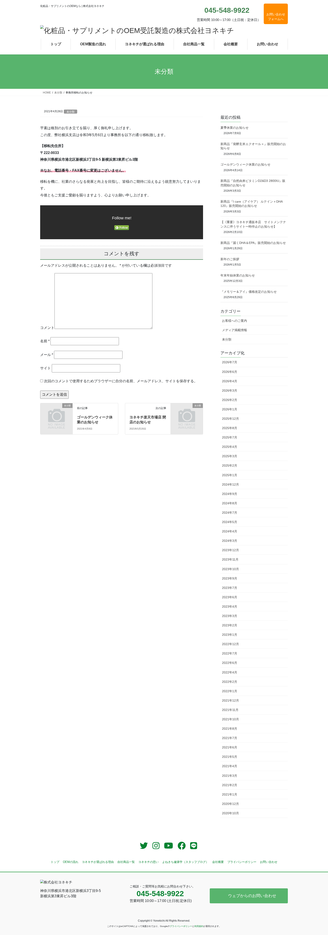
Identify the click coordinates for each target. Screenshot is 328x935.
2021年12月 (230, 700)
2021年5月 (229, 756)
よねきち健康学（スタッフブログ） (185, 862)
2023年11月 (230, 559)
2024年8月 (229, 503)
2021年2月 (229, 785)
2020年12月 (230, 804)
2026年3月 (229, 390)
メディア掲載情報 (234, 330)
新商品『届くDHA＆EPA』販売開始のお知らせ (253, 243)
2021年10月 (230, 719)
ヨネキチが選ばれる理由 (98, 862)
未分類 (70, 111)
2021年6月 (229, 747)
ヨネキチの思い (148, 862)
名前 (45, 341)
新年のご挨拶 (229, 259)
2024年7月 (229, 512)
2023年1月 (229, 634)
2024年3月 (229, 540)
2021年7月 (229, 738)
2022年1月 (229, 691)
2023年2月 (229, 625)
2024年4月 (229, 531)
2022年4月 (229, 672)
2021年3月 (229, 775)
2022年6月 (229, 663)
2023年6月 (229, 597)
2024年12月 (230, 484)
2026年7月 (229, 362)
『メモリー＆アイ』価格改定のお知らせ (248, 291)
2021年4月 (229, 766)
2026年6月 (229, 372)
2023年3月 (229, 616)
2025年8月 (229, 428)
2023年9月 (229, 578)
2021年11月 (230, 710)
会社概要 (218, 862)
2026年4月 (229, 381)
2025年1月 (229, 475)
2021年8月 (229, 728)
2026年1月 (229, 409)
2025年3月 (229, 456)
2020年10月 (230, 813)
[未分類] (56, 414)
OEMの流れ (70, 862)
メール (46, 355)
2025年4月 (229, 447)
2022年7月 (229, 653)
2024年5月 (229, 522)
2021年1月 (229, 794)
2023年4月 (229, 606)
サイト (45, 368)
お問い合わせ (268, 862)
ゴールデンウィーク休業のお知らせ (245, 164)
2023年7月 (229, 588)
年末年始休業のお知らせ (237, 275)
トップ (55, 862)
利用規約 (198, 926)
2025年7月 (229, 437)
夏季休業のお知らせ (234, 127)
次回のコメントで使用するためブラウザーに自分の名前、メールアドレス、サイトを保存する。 (120, 381)
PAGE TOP (316, 903)
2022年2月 (229, 682)
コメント (47, 328)
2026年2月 (229, 400)
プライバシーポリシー (241, 862)
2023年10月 (230, 569)
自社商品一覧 (126, 862)
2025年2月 (229, 465)
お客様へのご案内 (234, 320)
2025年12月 (230, 418)
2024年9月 (229, 494)
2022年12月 (230, 644)
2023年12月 (230, 550)
